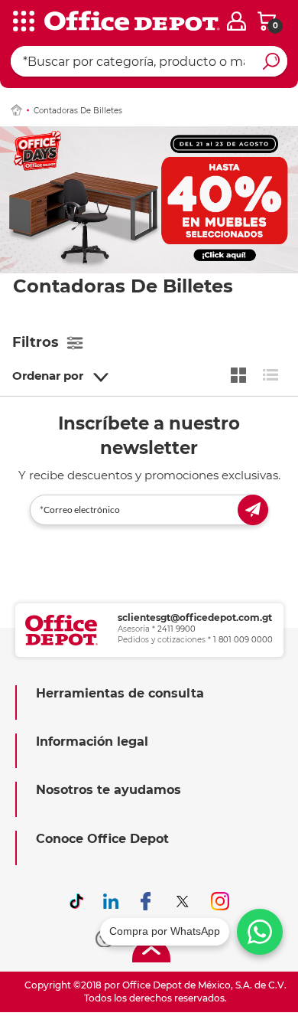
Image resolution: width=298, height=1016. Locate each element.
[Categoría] (23, 22)
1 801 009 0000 (243, 640)
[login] (236, 21)
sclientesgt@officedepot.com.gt (195, 617)
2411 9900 (176, 629)
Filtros (35, 342)
